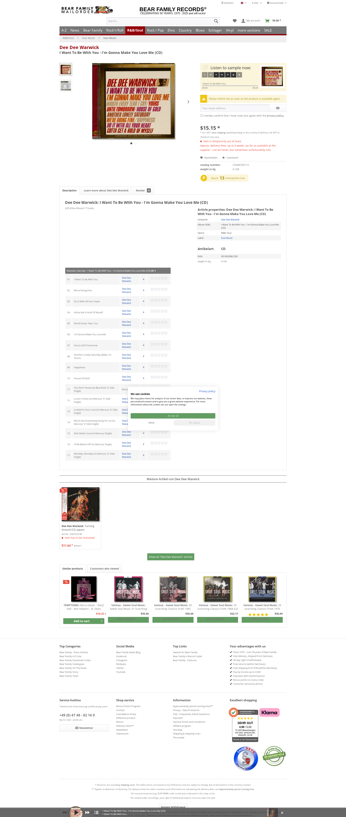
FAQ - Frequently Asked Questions (191, 714)
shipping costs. (128, 784)
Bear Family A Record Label (187, 656)
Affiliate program (182, 725)
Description (69, 190)
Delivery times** (125, 725)
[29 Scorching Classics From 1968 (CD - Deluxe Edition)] (217, 589)
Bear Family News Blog (128, 652)
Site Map (177, 729)
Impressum (122, 733)
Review (143, 190)
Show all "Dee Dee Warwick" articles (170, 557)
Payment (178, 717)
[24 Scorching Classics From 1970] (262, 589)
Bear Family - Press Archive (73, 652)
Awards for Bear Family (185, 652)
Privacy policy (207, 391)
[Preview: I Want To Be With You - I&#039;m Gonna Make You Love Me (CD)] (65, 69)
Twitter (120, 668)
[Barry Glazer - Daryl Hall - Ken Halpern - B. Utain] (83, 589)
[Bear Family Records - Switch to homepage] (88, 10)
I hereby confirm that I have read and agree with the (243, 115)
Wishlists (229, 3)
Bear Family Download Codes (75, 660)
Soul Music (227, 238)
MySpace (121, 664)
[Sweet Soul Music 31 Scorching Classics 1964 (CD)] (128, 589)
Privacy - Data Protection (186, 710)
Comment (232, 157)
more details (126, 619)
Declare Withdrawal (173, 807)
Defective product (125, 717)
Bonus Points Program (128, 706)
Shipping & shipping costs (186, 733)
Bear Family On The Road (72, 668)
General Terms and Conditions (189, 721)
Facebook (121, 656)
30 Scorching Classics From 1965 (173, 606)
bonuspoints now (235, 178)
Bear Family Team (68, 675)
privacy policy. (275, 115)
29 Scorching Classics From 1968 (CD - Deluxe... (218, 607)
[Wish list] (234, 21)
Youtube (120, 672)
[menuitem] (163, 21)
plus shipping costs (221, 132)
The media (178, 737)
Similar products (72, 568)
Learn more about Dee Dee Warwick (106, 190)
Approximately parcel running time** (193, 706)
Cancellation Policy (126, 714)
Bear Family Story (68, 672)
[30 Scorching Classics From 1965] (173, 589)
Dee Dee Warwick (79, 47)
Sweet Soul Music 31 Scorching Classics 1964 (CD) (128, 607)
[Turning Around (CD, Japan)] (80, 504)
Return (120, 721)
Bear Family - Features (185, 660)
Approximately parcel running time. (236, 789)
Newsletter (122, 729)
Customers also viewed (104, 568)
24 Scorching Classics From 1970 (262, 606)
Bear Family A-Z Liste (70, 656)
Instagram (121, 660)
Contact (120, 710)
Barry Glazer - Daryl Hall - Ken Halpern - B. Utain (84, 606)
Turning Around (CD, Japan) (78, 527)
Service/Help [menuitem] (276, 3)
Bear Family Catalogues (71, 664)
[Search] (216, 21)
